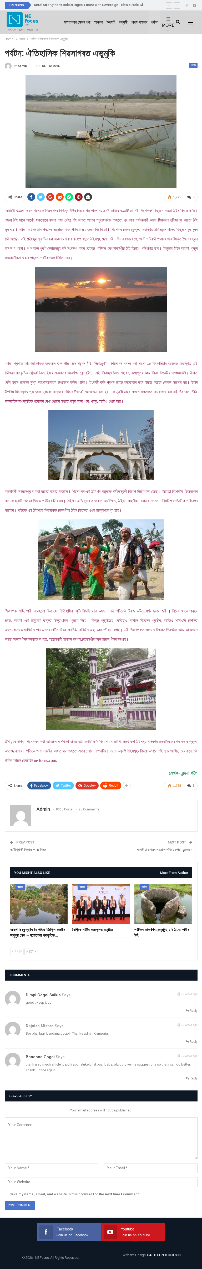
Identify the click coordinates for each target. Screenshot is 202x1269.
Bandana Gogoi (40, 1057)
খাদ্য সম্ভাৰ (139, 22)
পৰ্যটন (154, 22)
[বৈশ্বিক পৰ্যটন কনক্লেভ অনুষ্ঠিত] (101, 904)
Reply (193, 1011)
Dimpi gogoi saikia (43, 995)
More (168, 25)
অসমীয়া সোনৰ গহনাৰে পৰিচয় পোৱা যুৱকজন (164, 849)
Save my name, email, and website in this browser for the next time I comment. (74, 1194)
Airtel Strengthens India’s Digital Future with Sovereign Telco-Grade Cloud (91, 5)
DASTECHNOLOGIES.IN (164, 1255)
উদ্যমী (111, 22)
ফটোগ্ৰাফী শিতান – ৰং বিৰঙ (28, 849)
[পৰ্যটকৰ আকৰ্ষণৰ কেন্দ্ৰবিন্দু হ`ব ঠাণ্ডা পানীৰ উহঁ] (163, 904)
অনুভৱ (98, 22)
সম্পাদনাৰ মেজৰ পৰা (77, 22)
